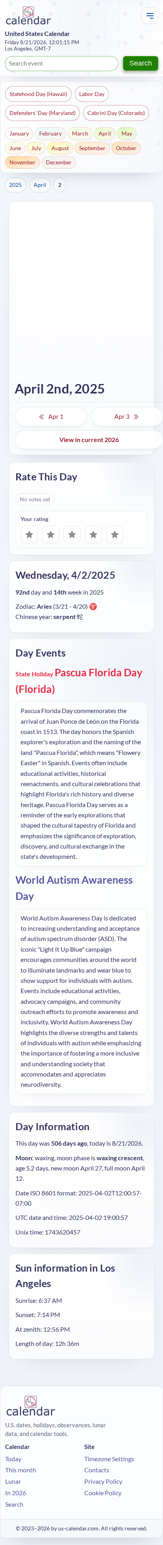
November (22, 162)
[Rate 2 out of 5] (50, 534)
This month (20, 1469)
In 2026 (15, 1492)
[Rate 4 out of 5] (93, 534)
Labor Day (91, 93)
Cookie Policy (102, 1492)
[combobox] (61, 63)
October (126, 148)
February (50, 133)
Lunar (13, 1481)
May (126, 133)
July (36, 148)
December (59, 162)
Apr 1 (55, 416)
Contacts (96, 1469)
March (80, 133)
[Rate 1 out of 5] (29, 534)
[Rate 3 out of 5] (72, 534)
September (92, 148)
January (19, 133)
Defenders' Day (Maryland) (42, 112)
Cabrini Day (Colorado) (116, 112)
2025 (15, 184)
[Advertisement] (81, 292)
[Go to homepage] (28, 16)
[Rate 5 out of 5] (114, 534)
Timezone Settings (109, 1458)
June (15, 148)
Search (140, 63)
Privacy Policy (103, 1481)
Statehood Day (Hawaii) (38, 93)
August (60, 148)
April (105, 133)
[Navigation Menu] (150, 16)
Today (13, 1458)
